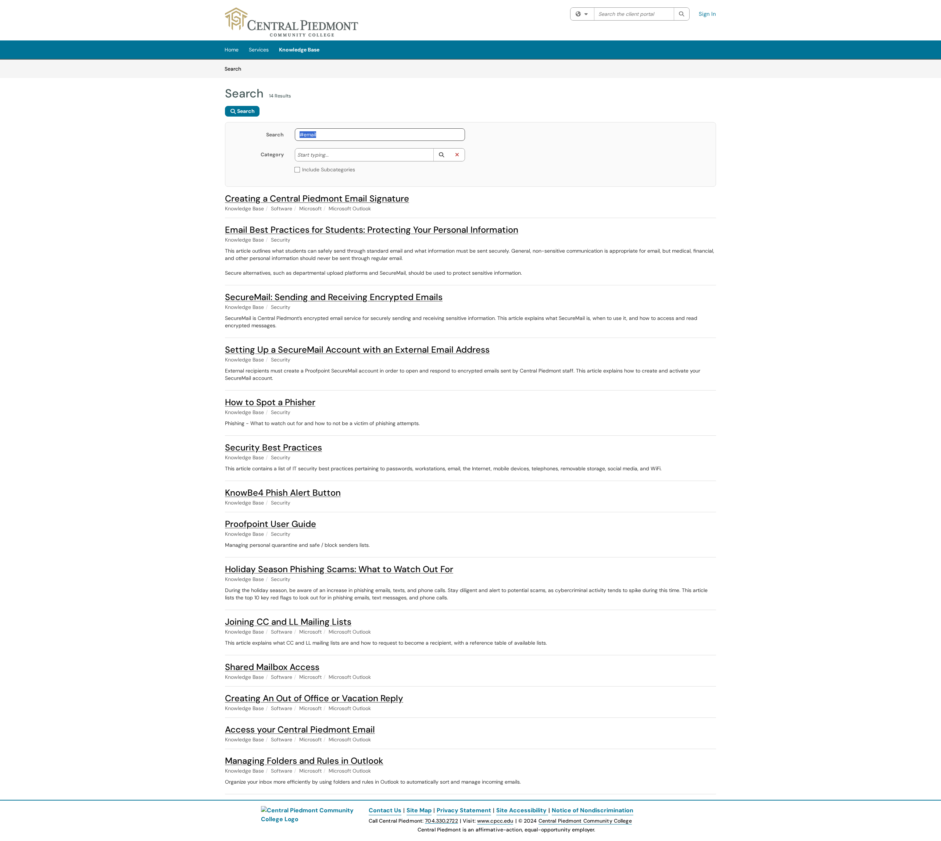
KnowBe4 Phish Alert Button (283, 492)
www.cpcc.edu (495, 820)
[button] (441, 155)
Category (272, 154)
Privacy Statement (464, 810)
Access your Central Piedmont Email (300, 729)
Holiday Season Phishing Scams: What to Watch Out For (339, 569)
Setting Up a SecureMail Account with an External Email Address (357, 349)
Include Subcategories (328, 169)
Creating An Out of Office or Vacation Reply (314, 698)
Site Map (419, 810)
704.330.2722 (441, 821)
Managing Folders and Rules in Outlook (304, 760)
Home (232, 49)
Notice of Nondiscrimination (592, 810)
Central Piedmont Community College (585, 820)
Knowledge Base (299, 49)
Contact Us (385, 810)
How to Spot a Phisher (270, 402)
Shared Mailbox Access (272, 667)
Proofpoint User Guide (270, 524)
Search (235, 68)
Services (259, 49)
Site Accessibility (521, 810)
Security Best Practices (273, 447)
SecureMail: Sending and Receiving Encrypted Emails (334, 297)
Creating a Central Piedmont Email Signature (317, 198)
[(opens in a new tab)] (292, 22)
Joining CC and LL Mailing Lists (288, 621)
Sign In (707, 14)
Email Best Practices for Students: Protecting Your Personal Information (371, 229)
